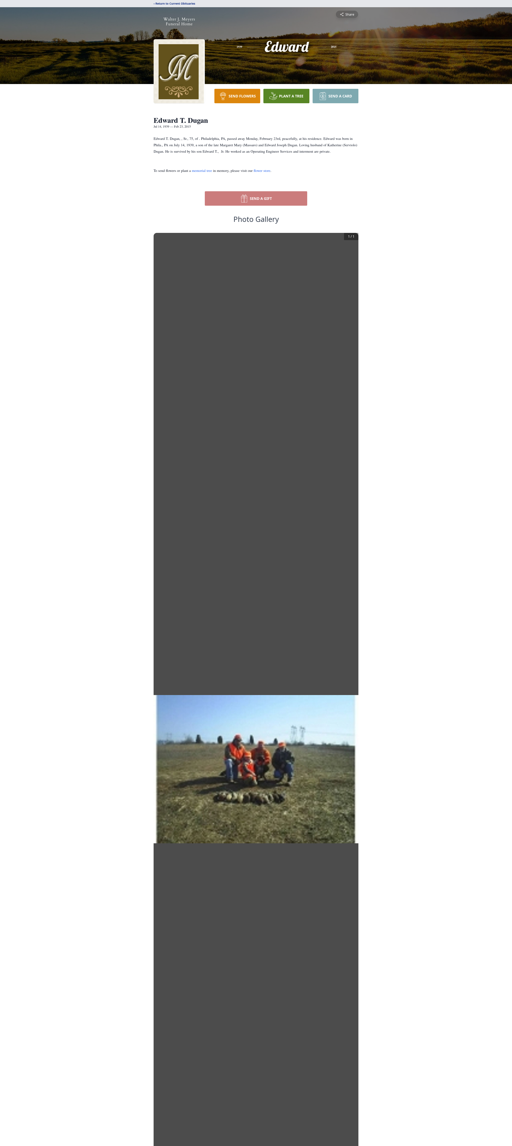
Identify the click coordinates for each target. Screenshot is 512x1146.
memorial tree (202, 170)
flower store (262, 170)
